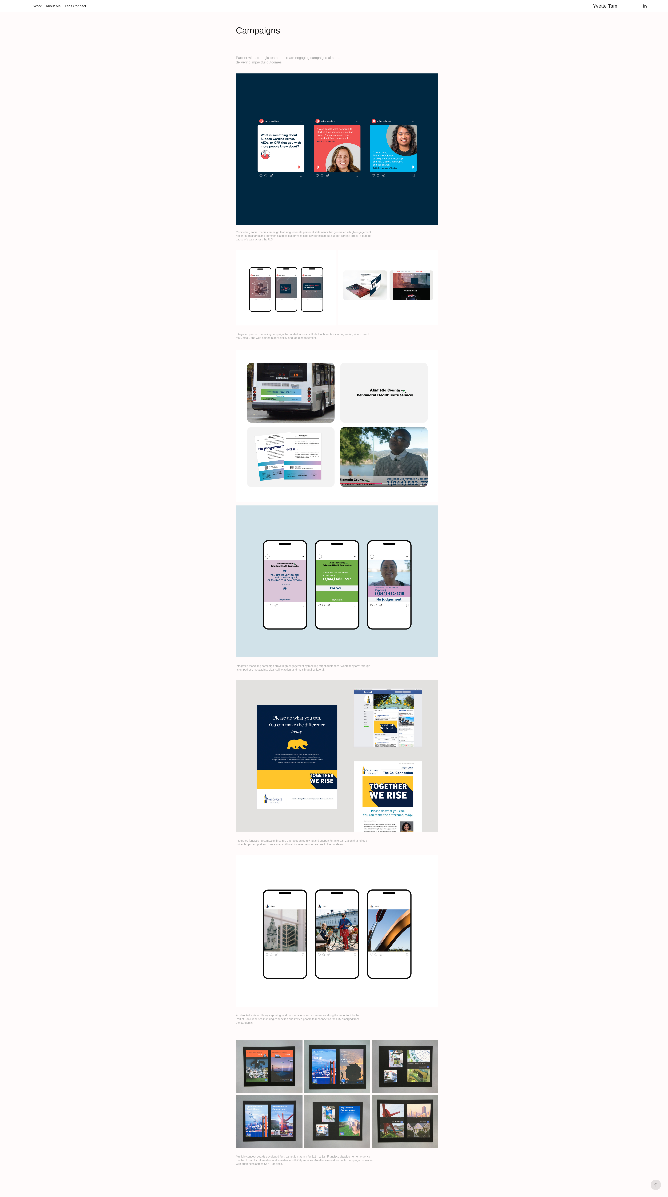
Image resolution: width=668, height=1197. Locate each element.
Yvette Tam (605, 6)
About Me (53, 6)
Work (37, 6)
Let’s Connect (75, 6)
